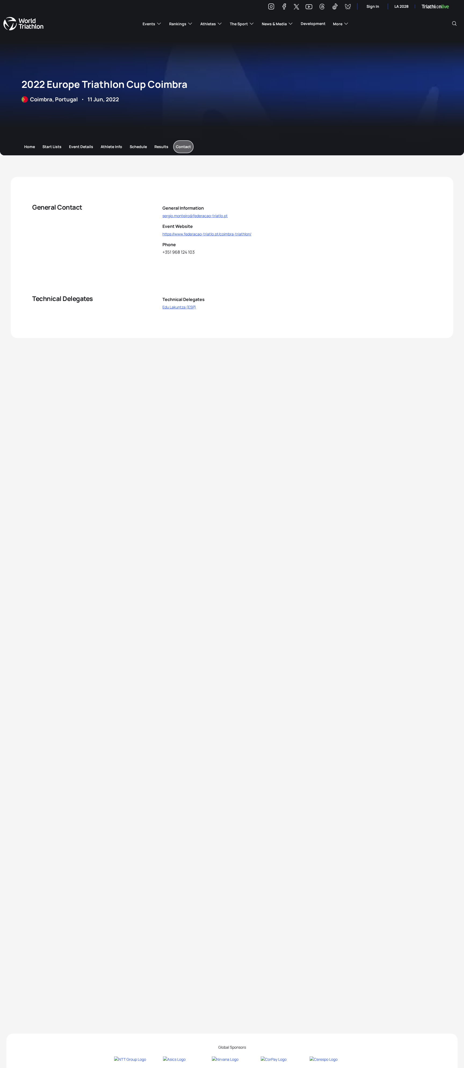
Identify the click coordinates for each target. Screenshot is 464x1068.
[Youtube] (309, 6)
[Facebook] (284, 7)
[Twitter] (296, 7)
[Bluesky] (348, 7)
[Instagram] (271, 7)
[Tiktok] (335, 7)
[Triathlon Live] (435, 6)
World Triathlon (23, 23)
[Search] (454, 23)
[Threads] (322, 7)
